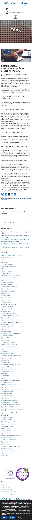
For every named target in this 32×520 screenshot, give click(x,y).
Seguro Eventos (5, 375)
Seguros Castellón (6, 430)
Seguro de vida (5, 360)
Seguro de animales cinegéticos (9, 315)
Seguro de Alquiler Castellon (9, 313)
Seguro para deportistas (7, 391)
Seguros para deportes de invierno (10, 446)
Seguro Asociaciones (6, 284)
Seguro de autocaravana (7, 317)
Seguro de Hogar (5, 340)
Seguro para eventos (6, 395)
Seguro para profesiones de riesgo (10, 404)
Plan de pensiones (6, 273)
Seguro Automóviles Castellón (9, 286)
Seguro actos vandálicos (7, 282)
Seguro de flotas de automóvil (9, 337)
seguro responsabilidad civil (9, 413)
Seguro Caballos (5, 295)
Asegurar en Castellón (7, 257)
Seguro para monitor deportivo (9, 402)
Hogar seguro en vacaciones (8, 266)
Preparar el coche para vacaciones (10, 275)
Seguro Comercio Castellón (8, 304)
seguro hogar (4, 378)
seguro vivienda (5, 428)
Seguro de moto (5, 351)
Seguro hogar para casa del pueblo (10, 380)
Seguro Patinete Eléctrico (8, 406)
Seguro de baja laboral (7, 324)
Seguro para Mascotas (7, 398)
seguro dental (5, 366)
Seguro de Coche (5, 329)
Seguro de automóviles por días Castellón (12, 322)
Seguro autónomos (6, 289)
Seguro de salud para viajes (8, 358)
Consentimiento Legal (7, 494)
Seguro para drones (6, 393)
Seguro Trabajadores (6, 419)
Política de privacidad (7, 489)
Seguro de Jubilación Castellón (9, 346)
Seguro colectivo (5, 302)
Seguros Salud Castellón (7, 453)
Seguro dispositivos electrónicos (10, 369)
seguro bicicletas (5, 293)
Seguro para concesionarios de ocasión (11, 389)
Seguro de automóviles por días (9, 320)
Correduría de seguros (7, 264)
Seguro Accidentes (6, 280)
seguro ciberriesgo (6, 300)
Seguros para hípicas (7, 448)
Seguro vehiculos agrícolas (8, 424)
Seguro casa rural (6, 297)
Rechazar (12, 517)
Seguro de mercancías (7, 349)
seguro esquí (4, 373)
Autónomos (4, 260)
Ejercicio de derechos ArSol (8, 491)
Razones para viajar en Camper (9, 277)
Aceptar (4, 517)
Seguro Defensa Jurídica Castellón (10, 364)
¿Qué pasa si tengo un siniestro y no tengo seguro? (15, 247)
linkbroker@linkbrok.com (16, 12)
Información (4, 268)
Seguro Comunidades (7, 306)
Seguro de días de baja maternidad (10, 333)
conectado (16, 212)
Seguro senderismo (6, 417)
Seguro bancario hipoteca (8, 291)
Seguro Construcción (7, 309)
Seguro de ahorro (6, 311)
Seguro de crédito (6, 331)
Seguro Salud (4, 415)
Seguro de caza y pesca (7, 326)
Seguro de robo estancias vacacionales (11, 355)
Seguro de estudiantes (7, 335)
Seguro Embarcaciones (7, 371)
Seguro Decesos (5, 362)
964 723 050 (13, 9)
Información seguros (6, 271)
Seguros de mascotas (6, 437)
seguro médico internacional (9, 384)
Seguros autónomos (11, 198)
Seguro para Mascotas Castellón (9, 400)
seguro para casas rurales (8, 386)
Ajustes (19, 517)
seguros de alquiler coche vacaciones (11, 435)
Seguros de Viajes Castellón (8, 439)
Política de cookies (6, 487)
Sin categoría (4, 455)
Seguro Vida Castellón (7, 426)
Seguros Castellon (6, 433)
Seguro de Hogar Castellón (8, 342)
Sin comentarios (7, 75)
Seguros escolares (6, 444)
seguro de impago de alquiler (9, 344)
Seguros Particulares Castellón (9, 450)
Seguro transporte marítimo (8, 421)
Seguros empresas (6, 441)
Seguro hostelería (6, 382)
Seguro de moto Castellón (8, 353)
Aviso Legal (4, 485)
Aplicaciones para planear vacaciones (11, 255)
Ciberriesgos (4, 262)
